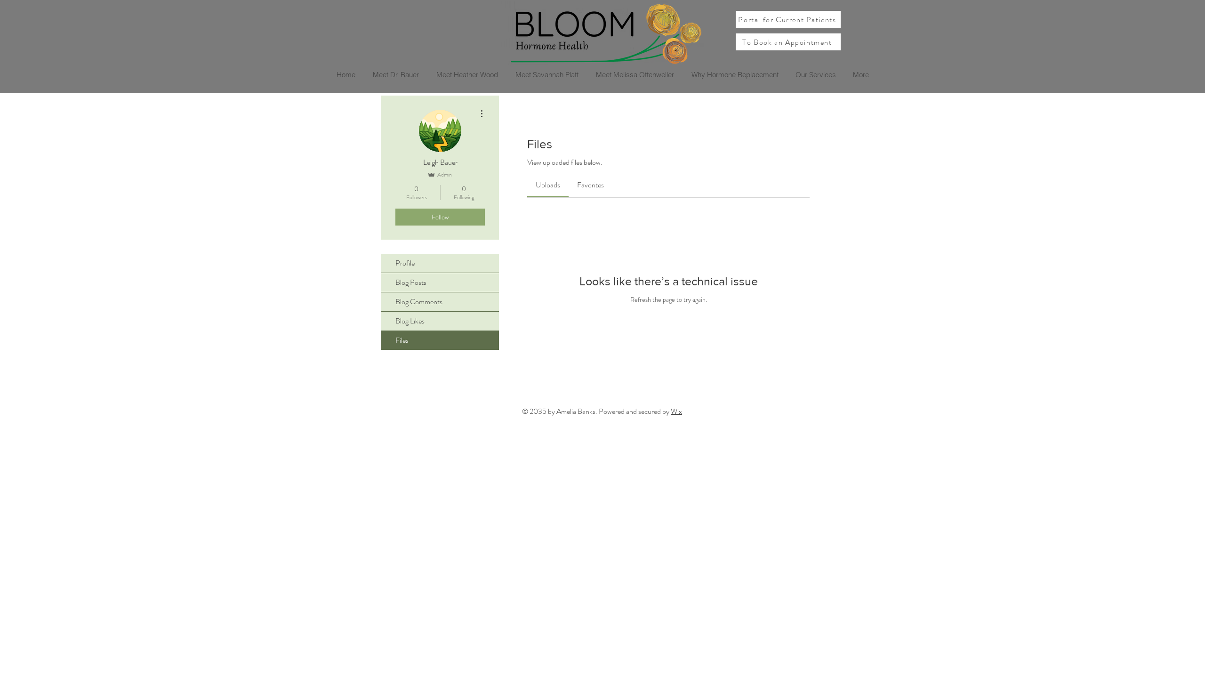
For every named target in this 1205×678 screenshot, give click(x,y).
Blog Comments (418, 301)
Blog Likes (410, 320)
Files (402, 340)
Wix (676, 411)
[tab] (548, 185)
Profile (405, 263)
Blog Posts (410, 282)
